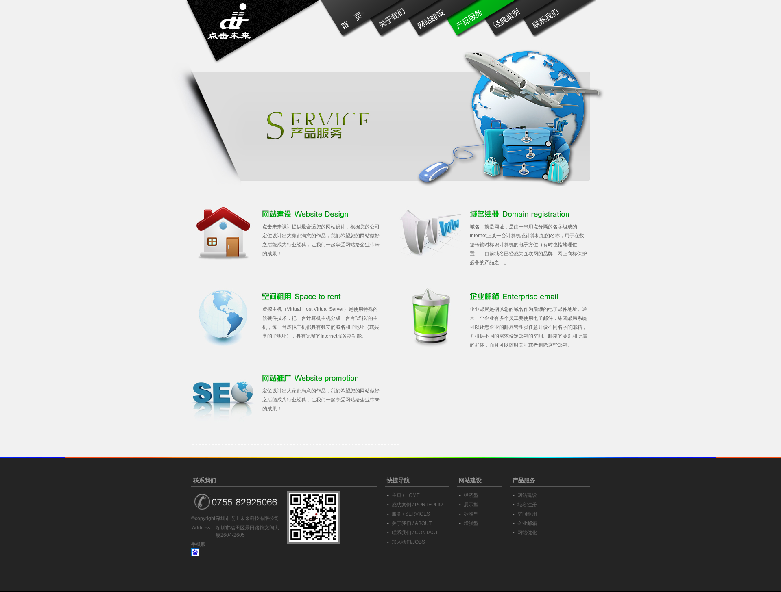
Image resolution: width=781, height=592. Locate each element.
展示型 (471, 504)
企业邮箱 (527, 523)
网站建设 (527, 495)
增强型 (471, 523)
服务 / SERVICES (411, 514)
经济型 (471, 495)
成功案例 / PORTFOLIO (417, 504)
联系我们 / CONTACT (415, 533)
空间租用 (527, 514)
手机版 (198, 544)
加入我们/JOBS (408, 542)
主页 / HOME (406, 495)
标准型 (471, 514)
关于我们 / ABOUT (412, 523)
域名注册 (527, 504)
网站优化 (527, 533)
